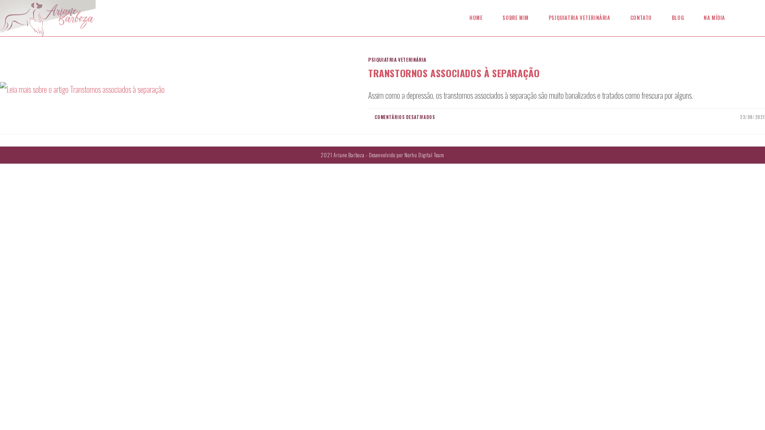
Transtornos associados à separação (453, 73)
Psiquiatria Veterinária (397, 59)
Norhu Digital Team (424, 155)
